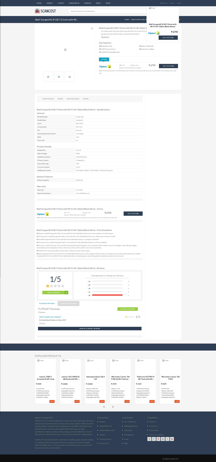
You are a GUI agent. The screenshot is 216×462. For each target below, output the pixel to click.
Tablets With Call (105, 426)
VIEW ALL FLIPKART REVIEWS (89, 328)
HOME (127, 19)
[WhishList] (92, 28)
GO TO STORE (168, 66)
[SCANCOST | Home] (46, 11)
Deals (98, 3)
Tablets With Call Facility (141, 19)
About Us (152, 422)
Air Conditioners (130, 422)
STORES (60, 99)
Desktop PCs (104, 443)
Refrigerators (129, 435)
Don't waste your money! (50, 317)
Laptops (102, 435)
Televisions (128, 430)
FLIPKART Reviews (47, 303)
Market (50, 3)
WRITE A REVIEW (54, 292)
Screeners (73, 3)
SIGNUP (172, 3)
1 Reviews (41, 312)
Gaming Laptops (105, 439)
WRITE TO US (163, 3)
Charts (61, 3)
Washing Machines (131, 426)
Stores (104, 59)
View (52, 401)
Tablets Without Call (106, 430)
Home (39, 3)
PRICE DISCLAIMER (73, 99)
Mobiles (87, 3)
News (108, 3)
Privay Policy (154, 430)
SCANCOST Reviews (68, 303)
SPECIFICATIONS (48, 99)
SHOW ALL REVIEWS (127, 309)
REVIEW (85, 99)
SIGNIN (179, 3)
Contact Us (153, 426)
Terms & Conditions (156, 435)
